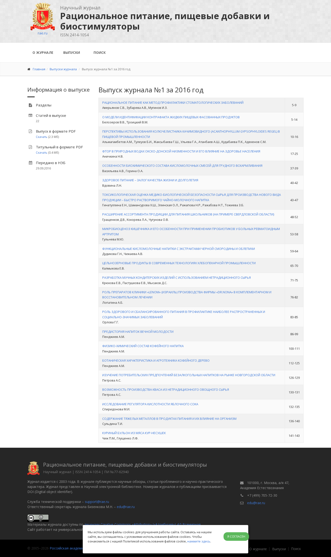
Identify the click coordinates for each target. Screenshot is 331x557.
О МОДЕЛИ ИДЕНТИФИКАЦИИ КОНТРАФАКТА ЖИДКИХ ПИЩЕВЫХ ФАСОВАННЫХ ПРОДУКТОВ (171, 117)
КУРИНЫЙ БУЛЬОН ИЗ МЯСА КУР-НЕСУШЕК (134, 433)
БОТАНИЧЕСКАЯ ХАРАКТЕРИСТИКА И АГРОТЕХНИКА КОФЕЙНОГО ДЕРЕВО (156, 360)
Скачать (41, 137)
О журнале (42, 52)
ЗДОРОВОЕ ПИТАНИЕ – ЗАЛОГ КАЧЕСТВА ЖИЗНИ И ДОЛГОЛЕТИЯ (150, 180)
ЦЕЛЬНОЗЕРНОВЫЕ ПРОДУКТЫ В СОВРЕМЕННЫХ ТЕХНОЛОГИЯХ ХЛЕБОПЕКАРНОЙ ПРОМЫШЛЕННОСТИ (179, 263)
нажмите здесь (198, 541)
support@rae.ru (97, 501)
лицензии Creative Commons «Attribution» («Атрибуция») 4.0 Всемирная (142, 524)
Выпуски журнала (63, 69)
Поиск (100, 52)
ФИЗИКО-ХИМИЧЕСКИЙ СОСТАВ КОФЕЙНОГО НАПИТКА (143, 346)
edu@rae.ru (126, 506)
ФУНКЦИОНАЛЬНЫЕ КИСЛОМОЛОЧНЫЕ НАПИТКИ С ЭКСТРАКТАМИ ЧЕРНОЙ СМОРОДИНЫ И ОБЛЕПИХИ (178, 249)
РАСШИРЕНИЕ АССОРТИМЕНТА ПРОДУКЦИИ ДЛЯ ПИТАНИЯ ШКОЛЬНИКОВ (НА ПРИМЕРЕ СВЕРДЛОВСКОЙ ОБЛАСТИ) (188, 214)
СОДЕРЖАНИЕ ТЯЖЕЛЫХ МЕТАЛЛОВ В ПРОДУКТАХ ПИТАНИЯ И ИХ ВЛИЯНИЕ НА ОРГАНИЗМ (169, 418)
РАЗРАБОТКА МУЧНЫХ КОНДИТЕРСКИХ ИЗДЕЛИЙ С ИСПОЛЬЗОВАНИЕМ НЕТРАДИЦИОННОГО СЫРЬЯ (176, 277)
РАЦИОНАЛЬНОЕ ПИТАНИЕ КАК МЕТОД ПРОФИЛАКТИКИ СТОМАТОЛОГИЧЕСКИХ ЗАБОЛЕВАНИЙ (173, 102)
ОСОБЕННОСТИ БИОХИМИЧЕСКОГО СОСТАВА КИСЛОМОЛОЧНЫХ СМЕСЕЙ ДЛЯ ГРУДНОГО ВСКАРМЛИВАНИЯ (182, 165)
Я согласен (236, 536)
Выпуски (71, 52)
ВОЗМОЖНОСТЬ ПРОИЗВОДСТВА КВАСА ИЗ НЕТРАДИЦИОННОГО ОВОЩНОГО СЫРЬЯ (165, 389)
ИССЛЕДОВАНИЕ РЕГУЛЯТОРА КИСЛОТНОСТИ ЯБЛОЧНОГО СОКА (150, 404)
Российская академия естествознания (81, 548)
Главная (39, 69)
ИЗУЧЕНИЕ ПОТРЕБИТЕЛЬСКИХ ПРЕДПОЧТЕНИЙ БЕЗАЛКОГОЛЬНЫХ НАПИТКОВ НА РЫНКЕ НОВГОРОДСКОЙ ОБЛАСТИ (188, 375)
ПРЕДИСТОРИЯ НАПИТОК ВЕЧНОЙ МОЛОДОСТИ (137, 331)
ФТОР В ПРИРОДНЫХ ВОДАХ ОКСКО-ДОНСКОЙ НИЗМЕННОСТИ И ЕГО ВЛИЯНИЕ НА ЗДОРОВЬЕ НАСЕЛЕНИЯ (181, 151)
